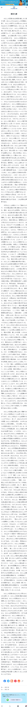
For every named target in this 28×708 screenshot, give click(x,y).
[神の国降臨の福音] (14, 7)
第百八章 (7, 689)
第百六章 (7, 687)
